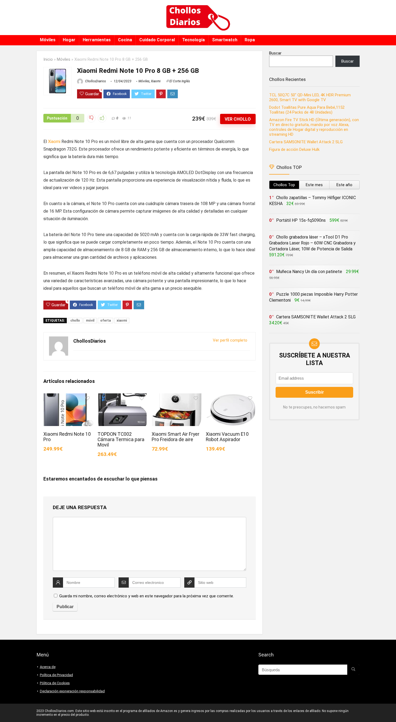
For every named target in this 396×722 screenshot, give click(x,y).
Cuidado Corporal (157, 39)
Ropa (250, 39)
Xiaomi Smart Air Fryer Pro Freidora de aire (175, 436)
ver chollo (238, 119)
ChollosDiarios (95, 81)
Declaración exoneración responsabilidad (72, 691)
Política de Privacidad (56, 675)
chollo (75, 320)
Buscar (275, 53)
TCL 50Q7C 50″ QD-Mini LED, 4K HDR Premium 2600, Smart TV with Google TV (310, 97)
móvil (90, 320)
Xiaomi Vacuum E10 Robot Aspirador (227, 436)
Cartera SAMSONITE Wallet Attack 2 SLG (306, 141)
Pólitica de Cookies (55, 683)
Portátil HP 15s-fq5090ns (301, 220)
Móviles (47, 39)
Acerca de (47, 667)
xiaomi (122, 320)
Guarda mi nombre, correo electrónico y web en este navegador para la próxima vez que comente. (146, 596)
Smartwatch (224, 39)
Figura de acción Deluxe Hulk (294, 149)
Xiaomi (156, 81)
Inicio (48, 59)
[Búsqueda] (353, 670)
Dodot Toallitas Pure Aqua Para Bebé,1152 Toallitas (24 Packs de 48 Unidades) (307, 110)
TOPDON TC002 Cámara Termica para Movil (121, 439)
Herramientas (97, 39)
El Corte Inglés (179, 81)
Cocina (125, 39)
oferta (105, 320)
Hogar (69, 39)
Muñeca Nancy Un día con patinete (309, 271)
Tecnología (193, 39)
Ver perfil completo (230, 340)
